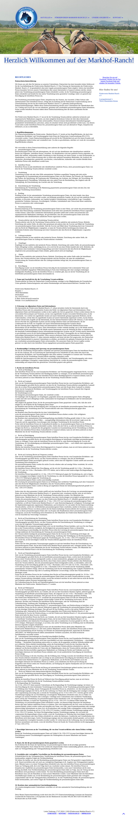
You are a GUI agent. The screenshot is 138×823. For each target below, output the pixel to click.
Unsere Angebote (100, 17)
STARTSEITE (52, 813)
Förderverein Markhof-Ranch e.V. (71, 17)
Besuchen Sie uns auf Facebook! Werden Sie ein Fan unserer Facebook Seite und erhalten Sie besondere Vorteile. (110, 80)
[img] (69, 27)
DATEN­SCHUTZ (73, 813)
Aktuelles (45, 17)
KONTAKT (62, 813)
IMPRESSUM (86, 813)
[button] (123, 813)
